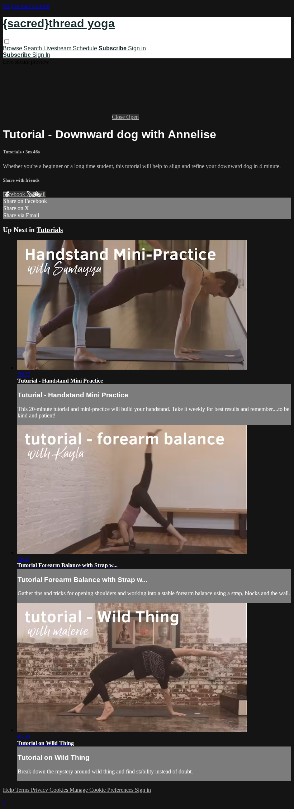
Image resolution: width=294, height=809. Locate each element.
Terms (23, 790)
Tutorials (13, 151)
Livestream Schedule (70, 48)
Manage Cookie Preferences (102, 790)
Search (33, 48)
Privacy (40, 790)
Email (39, 194)
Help (9, 790)
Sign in (137, 48)
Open (132, 117)
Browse (13, 48)
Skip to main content (26, 6)
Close (119, 117)
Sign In (41, 55)
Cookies (59, 790)
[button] (6, 41)
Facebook (15, 194)
